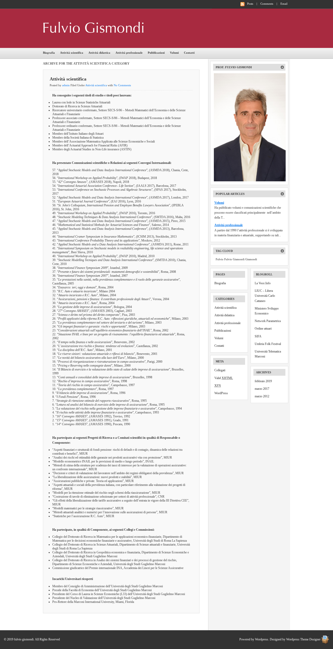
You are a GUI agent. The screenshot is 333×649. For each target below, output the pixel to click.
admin (66, 85)
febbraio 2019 (263, 381)
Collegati (219, 370)
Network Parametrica (268, 321)
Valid (223, 378)
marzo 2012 (262, 396)
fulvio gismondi (96, 27)
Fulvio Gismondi (234, 259)
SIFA (258, 336)
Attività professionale (129, 52)
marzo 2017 (262, 389)
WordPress (221, 393)
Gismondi (251, 259)
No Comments (122, 85)
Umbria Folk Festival (268, 344)
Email (283, 3)
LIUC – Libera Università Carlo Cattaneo (265, 295)
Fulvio (219, 259)
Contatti (189, 52)
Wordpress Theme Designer (303, 639)
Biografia (49, 52)
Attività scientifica (71, 52)
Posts (250, 3)
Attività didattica (99, 52)
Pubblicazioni (156, 52)
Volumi (174, 52)
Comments (266, 3)
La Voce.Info (263, 283)
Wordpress (261, 639)
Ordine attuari (263, 328)
